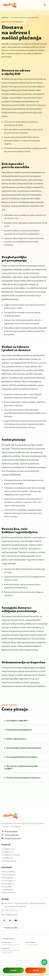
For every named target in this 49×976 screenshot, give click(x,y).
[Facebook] (4, 920)
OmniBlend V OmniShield (11, 855)
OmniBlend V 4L (7, 858)
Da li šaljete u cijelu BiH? (17, 720)
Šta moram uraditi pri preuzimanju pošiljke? (21, 767)
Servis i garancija (8, 878)
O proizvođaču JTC (9, 881)
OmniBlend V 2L (7, 852)
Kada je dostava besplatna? (19, 729)
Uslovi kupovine (7, 890)
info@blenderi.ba (11, 915)
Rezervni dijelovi (7, 884)
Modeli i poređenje (8, 872)
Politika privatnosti (9, 892)
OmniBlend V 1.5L (8, 849)
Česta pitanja (7, 887)
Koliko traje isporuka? (16, 739)
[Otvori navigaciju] (44, 5)
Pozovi (13, 970)
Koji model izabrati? (9, 861)
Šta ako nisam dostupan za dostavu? (23, 777)
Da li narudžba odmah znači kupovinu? (23, 748)
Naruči (35, 970)
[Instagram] (10, 920)
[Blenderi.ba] (11, 5)
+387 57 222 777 (11, 910)
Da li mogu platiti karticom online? (22, 757)
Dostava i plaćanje (8, 875)
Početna (5, 17)
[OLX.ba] (15, 920)
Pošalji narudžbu (11, 928)
